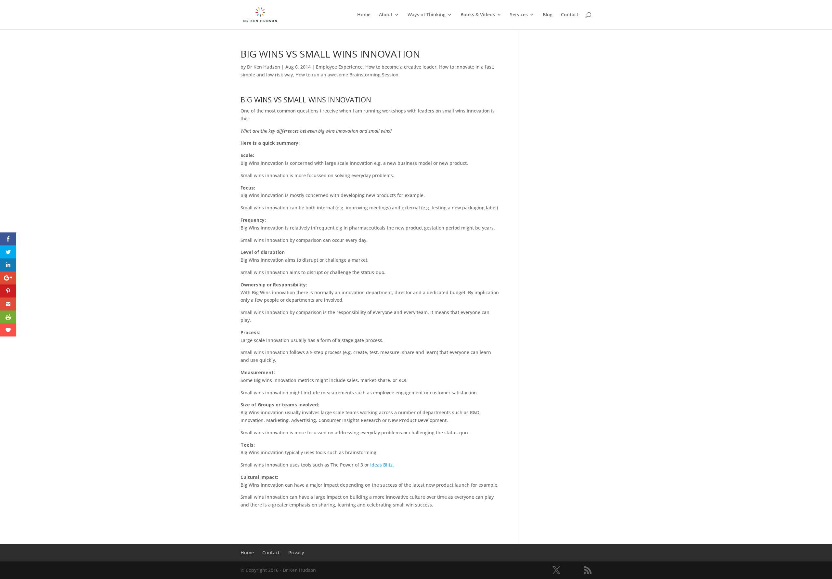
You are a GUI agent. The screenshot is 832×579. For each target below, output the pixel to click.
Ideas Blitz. (382, 465)
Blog (547, 15)
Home (363, 15)
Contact (569, 15)
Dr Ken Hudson (263, 67)
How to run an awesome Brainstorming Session (346, 75)
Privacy (296, 552)
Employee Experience (339, 67)
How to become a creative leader (400, 67)
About (386, 15)
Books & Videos (478, 15)
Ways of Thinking (427, 15)
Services (519, 15)
